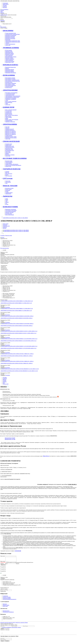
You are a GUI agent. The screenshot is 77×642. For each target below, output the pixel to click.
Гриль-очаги (7, 151)
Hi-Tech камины (8, 50)
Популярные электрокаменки (11, 92)
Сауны (6, 100)
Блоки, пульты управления (10, 101)
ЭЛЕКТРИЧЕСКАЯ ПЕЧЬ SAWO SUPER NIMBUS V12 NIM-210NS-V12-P (16, 303)
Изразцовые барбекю (9, 71)
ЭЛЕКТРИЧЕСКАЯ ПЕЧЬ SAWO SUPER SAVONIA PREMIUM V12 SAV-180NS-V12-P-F (19, 370)
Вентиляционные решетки (10, 56)
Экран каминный (8, 55)
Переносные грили (9, 149)
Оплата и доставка (7, 597)
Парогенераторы (8, 102)
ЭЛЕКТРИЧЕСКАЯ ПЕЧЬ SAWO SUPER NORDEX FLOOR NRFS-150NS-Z (16, 318)
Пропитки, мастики (9, 212)
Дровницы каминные (9, 58)
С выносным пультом (9, 94)
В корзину (3, 253)
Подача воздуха (8, 87)
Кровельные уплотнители (10, 209)
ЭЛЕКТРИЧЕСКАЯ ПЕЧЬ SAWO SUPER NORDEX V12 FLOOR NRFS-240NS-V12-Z (18, 348)
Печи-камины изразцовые (10, 83)
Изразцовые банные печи (10, 67)
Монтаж (4, 228)
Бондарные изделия (9, 188)
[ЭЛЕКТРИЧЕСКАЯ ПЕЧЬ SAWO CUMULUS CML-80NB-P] (16, 230)
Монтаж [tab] (4, 379)
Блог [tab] (4, 382)
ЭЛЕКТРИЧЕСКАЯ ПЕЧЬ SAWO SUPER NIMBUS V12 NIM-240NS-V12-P (16, 310)
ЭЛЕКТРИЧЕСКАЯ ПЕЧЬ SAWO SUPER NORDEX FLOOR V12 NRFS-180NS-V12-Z (18, 333)
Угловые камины (8, 135)
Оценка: (2, 563)
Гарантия (5, 6)
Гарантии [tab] (5, 378)
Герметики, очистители (10, 121)
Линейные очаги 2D (9, 129)
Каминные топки (8, 51)
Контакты (5, 7)
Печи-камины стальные (10, 77)
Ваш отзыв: (2, 561)
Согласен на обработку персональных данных (11, 627)
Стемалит (7, 42)
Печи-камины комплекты (10, 85)
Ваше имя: (2, 556)
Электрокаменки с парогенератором (12, 95)
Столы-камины (8, 163)
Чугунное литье (8, 213)
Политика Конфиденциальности (9, 599)
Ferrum (6, 199)
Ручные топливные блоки (10, 33)
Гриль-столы (7, 152)
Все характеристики (4, 248)
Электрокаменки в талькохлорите (12, 97)
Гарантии (5, 227)
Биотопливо (7, 39)
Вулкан (6, 204)
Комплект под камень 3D (10, 132)
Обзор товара (5, 223)
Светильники (8, 182)
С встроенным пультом (10, 93)
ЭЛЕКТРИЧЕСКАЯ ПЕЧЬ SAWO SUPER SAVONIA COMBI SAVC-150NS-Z (17, 355)
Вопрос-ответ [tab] (5, 383)
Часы (6, 183)
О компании (5, 3)
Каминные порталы (9, 54)
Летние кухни (8, 166)
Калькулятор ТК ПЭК (10, 439)
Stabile (6, 198)
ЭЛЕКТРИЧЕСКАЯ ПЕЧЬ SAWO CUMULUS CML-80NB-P (15, 217)
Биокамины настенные (10, 37)
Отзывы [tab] (4, 380)
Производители (6, 610)
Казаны (6, 174)
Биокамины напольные (10, 36)
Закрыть (2, 628)
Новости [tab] (4, 381)
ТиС (6, 203)
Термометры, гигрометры (10, 99)
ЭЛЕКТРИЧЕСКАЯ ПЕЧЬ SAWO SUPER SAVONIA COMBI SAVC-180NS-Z (17, 363)
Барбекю (7, 153)
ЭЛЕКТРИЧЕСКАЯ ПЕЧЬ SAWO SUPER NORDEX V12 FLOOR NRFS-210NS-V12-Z (18, 340)
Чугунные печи (8, 110)
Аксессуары (7, 45)
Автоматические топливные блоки (12, 34)
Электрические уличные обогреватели (13, 165)
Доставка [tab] (5, 377)
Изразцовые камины (9, 53)
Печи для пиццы (8, 173)
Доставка (5, 5)
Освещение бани (8, 120)
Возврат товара (6, 605)
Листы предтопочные (9, 61)
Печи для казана (8, 175)
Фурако (6, 191)
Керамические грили (9, 146)
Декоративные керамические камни (12, 41)
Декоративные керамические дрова (12, 40)
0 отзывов (2, 235)
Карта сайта (5, 606)
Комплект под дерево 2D (10, 133)
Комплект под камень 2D (10, 134)
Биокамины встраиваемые (10, 35)
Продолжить (3, 564)
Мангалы (7, 172)
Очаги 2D (7, 127)
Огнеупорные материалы (10, 211)
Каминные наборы (9, 57)
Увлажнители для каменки (10, 98)
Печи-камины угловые (10, 84)
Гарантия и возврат (7, 598)
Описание (5, 224)
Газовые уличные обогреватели (11, 164)
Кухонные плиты (8, 82)
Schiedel (7, 202)
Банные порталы (8, 114)
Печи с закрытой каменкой (10, 109)
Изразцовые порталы (9, 69)
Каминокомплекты (9, 52)
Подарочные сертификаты (8, 611)
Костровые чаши (8, 160)
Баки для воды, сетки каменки (11, 115)
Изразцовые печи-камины (10, 72)
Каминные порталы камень (11, 137)
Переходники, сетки (9, 62)
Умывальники (8, 193)
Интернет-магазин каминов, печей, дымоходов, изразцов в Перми (14, 622)
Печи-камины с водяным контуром (12, 81)
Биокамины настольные (10, 38)
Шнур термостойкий (9, 214)
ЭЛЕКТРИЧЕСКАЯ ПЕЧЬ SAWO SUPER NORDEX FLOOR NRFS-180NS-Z (16, 325)
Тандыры (7, 171)
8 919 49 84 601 (18, 550)
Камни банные (8, 116)
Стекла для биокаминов (10, 44)
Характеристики (6, 225)
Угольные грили (8, 143)
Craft (6, 200)
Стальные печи (8, 111)
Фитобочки (7, 190)
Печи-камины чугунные (10, 78)
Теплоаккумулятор (9, 86)
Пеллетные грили (9, 148)
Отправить (7, 628)
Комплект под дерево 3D (10, 131)
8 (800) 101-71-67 (3, 14)
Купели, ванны (8, 189)
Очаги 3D (7, 126)
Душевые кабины (9, 192)
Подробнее (7, 307)
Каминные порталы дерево (10, 136)
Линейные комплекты (9, 130)
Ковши (6, 118)
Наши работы (5, 4)
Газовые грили (8, 144)
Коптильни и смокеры (9, 154)
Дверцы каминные (9, 60)
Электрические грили (9, 147)
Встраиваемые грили (9, 150)
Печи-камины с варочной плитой (12, 79)
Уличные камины (8, 162)
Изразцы (7, 68)
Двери (6, 103)
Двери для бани (8, 117)
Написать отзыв (8, 235)
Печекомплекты (8, 113)
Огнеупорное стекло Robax (11, 210)
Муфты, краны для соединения (11, 119)
